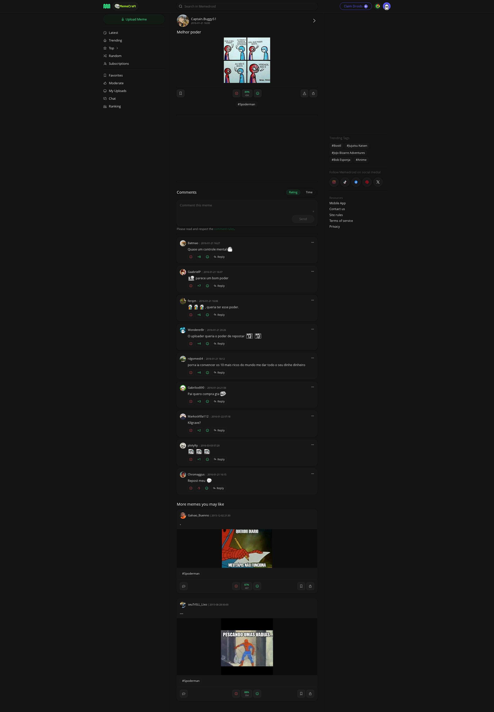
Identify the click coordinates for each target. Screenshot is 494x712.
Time (309, 192)
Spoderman (247, 104)
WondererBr (196, 330)
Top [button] (112, 48)
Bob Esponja (342, 160)
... (181, 612)
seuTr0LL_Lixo (197, 604)
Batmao (193, 243)
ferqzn (192, 301)
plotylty (193, 445)
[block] (313, 93)
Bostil (337, 145)
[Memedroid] (106, 6)
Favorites (116, 75)
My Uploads (117, 91)
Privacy (334, 226)
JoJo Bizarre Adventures (349, 153)
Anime (362, 160)
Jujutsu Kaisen (358, 145)
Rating (293, 192)
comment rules (224, 229)
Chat (112, 98)
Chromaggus (196, 474)
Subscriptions (119, 63)
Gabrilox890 (196, 387)
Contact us (337, 209)
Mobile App (337, 203)
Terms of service (341, 221)
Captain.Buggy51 (204, 19)
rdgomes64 (195, 358)
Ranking (115, 106)
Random (115, 56)
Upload (136, 19)
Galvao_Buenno (198, 515)
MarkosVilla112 (198, 416)
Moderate (116, 83)
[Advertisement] (358, 72)
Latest (113, 32)
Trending (115, 40)
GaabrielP (194, 272)
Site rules (336, 215)
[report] (304, 93)
